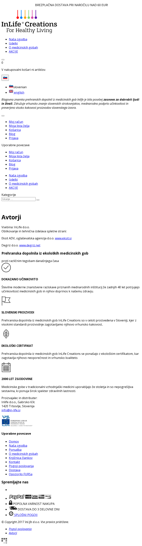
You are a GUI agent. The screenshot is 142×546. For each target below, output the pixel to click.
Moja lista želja (19, 126)
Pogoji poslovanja (21, 466)
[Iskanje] (37, 199)
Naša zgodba (18, 446)
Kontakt (14, 462)
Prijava (13, 138)
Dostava (14, 470)
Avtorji (13, 533)
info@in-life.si (10, 410)
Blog (12, 134)
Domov (14, 441)
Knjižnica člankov (21, 458)
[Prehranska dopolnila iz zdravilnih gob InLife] (29, 32)
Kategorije (8, 195)
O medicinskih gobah (23, 454)
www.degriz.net (29, 245)
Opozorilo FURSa (20, 474)
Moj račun (16, 122)
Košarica (15, 130)
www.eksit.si (63, 238)
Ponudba (15, 450)
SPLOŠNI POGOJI (25, 515)
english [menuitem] (18, 92)
